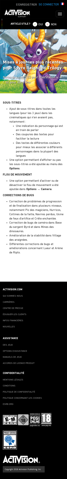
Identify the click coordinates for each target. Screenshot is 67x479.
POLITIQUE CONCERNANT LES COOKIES (22, 398)
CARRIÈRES (9, 302)
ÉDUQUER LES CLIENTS (14, 314)
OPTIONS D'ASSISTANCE (15, 351)
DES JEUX (8, 345)
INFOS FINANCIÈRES (13, 321)
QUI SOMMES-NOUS (13, 296)
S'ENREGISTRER (26, 4)
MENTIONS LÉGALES (13, 380)
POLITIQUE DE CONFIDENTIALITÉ (19, 392)
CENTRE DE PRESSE (13, 308)
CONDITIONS (9, 386)
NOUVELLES (9, 327)
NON (53, 24)
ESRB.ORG (8, 404)
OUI (40, 24)
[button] (62, 4)
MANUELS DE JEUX (12, 357)
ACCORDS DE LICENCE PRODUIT (19, 363)
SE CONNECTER (49, 4)
